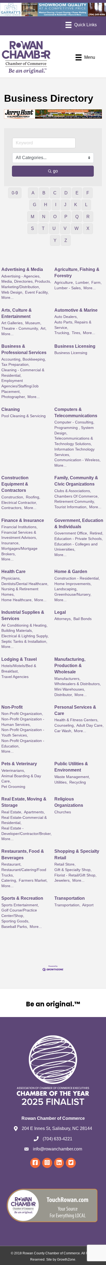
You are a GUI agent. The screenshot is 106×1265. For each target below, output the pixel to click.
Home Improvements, (73, 584)
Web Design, (12, 292)
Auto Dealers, (66, 317)
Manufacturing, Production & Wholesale (69, 665)
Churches (62, 812)
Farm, (96, 283)
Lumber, (83, 283)
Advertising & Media (22, 269)
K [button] (75, 204)
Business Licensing (74, 346)
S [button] (32, 228)
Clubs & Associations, (72, 491)
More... (7, 298)
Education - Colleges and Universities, (76, 547)
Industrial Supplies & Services (22, 615)
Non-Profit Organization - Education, (22, 743)
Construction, (12, 497)
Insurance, (10, 543)
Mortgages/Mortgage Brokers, (19, 551)
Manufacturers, (67, 679)
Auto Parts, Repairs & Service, (72, 325)
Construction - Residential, (77, 578)
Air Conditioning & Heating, (24, 625)
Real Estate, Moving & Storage (23, 802)
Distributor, (63, 695)
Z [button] (65, 240)
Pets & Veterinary (19, 763)
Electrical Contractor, (19, 503)
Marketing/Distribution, (20, 287)
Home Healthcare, (17, 600)
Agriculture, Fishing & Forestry (76, 272)
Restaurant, (11, 864)
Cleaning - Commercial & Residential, (22, 373)
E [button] (77, 193)
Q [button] (77, 216)
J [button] (65, 204)
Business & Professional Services (23, 349)
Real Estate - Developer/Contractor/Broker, (26, 831)
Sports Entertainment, (20, 905)
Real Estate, (11, 812)
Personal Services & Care (75, 710)
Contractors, (12, 508)
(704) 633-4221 (57, 1139)
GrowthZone (66, 1259)
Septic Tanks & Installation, (24, 641)
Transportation (69, 898)
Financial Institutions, (19, 527)
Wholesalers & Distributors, (77, 684)
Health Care (13, 571)
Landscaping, (65, 589)
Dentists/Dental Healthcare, (24, 584)
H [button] (45, 204)
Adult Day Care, (90, 725)
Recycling (77, 782)
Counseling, (64, 725)
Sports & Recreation (22, 898)
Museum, (33, 323)
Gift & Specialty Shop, (73, 870)
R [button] (88, 216)
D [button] (66, 193)
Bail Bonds (82, 619)
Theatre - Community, (20, 328)
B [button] (43, 193)
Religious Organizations (68, 802)
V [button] (65, 228)
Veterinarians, (13, 771)
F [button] (87, 193)
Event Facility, (37, 292)
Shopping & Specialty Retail (76, 854)
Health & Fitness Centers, (76, 720)
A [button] (33, 193)
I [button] (55, 204)
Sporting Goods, (15, 921)
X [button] (87, 228)
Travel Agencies (15, 677)
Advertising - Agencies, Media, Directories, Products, (26, 279)
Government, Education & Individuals (78, 523)
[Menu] (81, 25)
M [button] (32, 216)
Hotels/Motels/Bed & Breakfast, (18, 668)
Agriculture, (64, 283)
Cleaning (10, 409)
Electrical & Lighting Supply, (25, 636)
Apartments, (34, 812)
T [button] (43, 228)
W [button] (76, 228)
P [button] (65, 216)
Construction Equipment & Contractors (15, 484)
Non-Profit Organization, (22, 714)
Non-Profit (12, 707)
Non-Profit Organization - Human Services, (22, 722)
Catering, (9, 880)
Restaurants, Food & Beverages (22, 854)
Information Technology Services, (74, 452)
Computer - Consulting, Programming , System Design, (74, 427)
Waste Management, (72, 777)
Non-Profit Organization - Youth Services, (22, 732)
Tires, (76, 333)
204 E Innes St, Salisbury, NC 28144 (57, 1128)
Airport (87, 905)
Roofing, (33, 497)
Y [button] (55, 240)
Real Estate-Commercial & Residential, (24, 820)
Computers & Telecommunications (75, 412)
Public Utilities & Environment (71, 766)
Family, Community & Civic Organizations (76, 480)
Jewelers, (62, 880)
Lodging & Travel (19, 659)
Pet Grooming (13, 787)
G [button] (34, 204)
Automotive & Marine (76, 310)
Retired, (96, 533)
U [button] (54, 228)
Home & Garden (70, 571)
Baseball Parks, (14, 927)
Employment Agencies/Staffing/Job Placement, (20, 386)
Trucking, (62, 333)
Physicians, (11, 578)
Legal (60, 612)
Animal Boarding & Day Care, (21, 779)
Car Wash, (63, 731)
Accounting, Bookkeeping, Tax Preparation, (23, 362)
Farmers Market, (33, 880)
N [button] (43, 216)
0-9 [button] (15, 193)
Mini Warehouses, (69, 689)
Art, (43, 328)
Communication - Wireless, (77, 460)
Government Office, (71, 533)
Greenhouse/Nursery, (72, 594)
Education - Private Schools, (78, 539)
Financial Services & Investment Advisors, (19, 535)
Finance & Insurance (22, 520)
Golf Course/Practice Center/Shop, (19, 913)
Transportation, (67, 905)
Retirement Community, (74, 501)
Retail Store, (65, 864)
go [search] (55, 171)
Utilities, (61, 782)
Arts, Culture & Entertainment (16, 313)
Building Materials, (17, 631)
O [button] (55, 216)
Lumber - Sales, (68, 288)
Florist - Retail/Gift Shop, (75, 875)
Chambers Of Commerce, (76, 496)
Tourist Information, (71, 507)
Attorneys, (63, 619)
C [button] (55, 193)
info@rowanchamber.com (57, 1149)
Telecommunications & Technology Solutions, (73, 441)
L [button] (86, 204)
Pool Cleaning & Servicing (23, 416)
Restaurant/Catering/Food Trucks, (23, 872)
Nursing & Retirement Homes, (19, 592)
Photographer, (13, 397)
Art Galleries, (12, 323)
